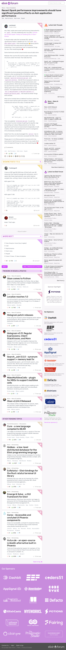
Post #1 (37, 210)
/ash (3, 18)
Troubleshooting (58, 84)
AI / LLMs (57, 46)
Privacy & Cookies (27, 647)
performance (10, 248)
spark (8, 253)
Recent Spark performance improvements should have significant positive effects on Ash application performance (31, 13)
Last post (36, 261)
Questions (56, 32)
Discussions (22, 424)
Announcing (15, 444)
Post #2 (37, 225)
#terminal (19, 484)
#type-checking (20, 437)
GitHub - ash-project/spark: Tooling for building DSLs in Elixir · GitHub (21, 34)
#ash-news (17, 18)
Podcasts (56, 186)
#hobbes (29, 460)
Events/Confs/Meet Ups (50, 58)
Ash (55, 25)
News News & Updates (57, 167)
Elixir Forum (59, 172)
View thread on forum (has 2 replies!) (16, 243)
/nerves (9, 505)
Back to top (36, 562)
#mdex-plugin (10, 391)
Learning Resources (49, 178)
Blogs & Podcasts (48, 186)
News (3, 8)
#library (9, 460)
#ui (19, 528)
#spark (23, 18)
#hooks (29, 528)
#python (13, 287)
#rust (13, 484)
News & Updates (11, 8)
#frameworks (21, 505)
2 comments (9, 147)
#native (31, 505)
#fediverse (16, 554)
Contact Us (5, 645)
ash (8, 246)
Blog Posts (57, 197)
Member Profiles (48, 220)
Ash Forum (60, 97)
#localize (19, 305)
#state (36, 505)
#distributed (22, 460)
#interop (19, 287)
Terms (18, 647)
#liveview (23, 528)
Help (12, 645)
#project (22, 554)
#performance (9, 18)
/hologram (10, 323)
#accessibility (35, 528)
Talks (57, 178)
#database (15, 460)
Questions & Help (48, 32)
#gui (27, 505)
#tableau (17, 530)
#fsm (32, 437)
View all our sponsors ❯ (50, 422)
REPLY (5, 266)
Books (57, 276)
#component (10, 530)
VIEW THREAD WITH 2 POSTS (32, 266)
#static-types (11, 437)
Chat (59, 58)
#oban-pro (25, 287)
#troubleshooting (11, 367)
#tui (24, 484)
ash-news (9, 251)
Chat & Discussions (12, 424)
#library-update (11, 305)
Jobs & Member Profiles (50, 218)
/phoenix (9, 528)
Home (7, 256)
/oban (8, 287)
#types (27, 437)
